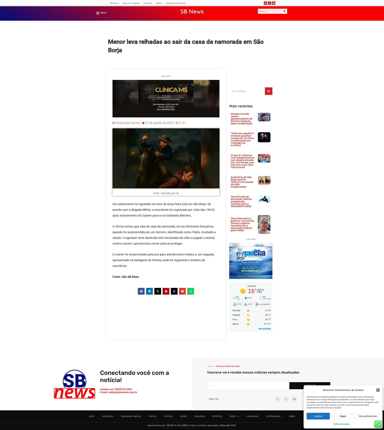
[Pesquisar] (284, 11)
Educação (200, 416)
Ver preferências (368, 416)
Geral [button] (233, 416)
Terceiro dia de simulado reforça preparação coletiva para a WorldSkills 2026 (241, 201)
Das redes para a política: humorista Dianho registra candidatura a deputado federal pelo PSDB (242, 224)
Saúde (183, 416)
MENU (103, 12)
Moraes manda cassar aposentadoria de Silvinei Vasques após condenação (241, 118)
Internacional (273, 416)
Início (91, 416)
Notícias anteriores (176, 3)
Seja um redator (131, 3)
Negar (343, 416)
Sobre (159, 3)
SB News (114, 3)
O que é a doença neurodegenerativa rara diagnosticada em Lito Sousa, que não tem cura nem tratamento (243, 161)
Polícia (152, 416)
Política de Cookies (341, 424)
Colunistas (252, 416)
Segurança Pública (131, 416)
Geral (192, 33)
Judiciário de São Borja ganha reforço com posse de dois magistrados (242, 182)
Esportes (217, 416)
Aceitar (318, 416)
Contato (148, 3)
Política (168, 416)
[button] (378, 390)
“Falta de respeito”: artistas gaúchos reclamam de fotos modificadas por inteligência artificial (242, 139)
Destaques (107, 416)
